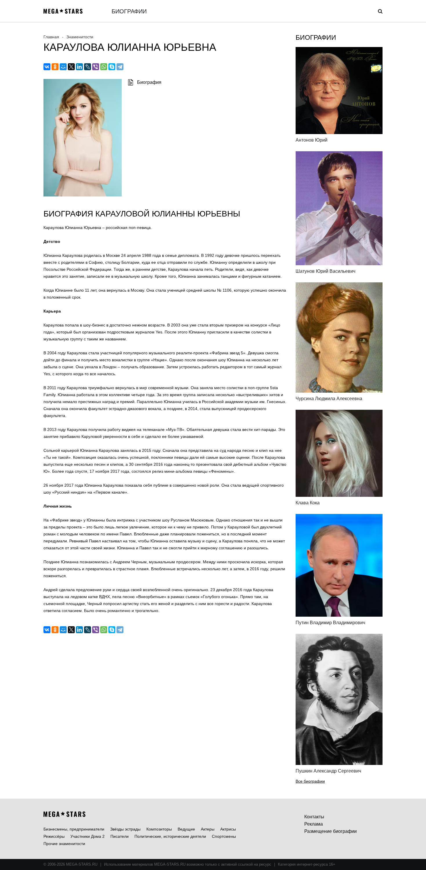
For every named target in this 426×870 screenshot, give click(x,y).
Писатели (119, 836)
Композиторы (159, 829)
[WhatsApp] (103, 66)
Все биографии (310, 781)
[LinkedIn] (79, 66)
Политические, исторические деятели (170, 836)
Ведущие (186, 829)
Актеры (207, 829)
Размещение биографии (330, 831)
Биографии (129, 11)
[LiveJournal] (87, 66)
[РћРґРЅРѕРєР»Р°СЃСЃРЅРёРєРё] (55, 66)
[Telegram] (119, 66)
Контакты (314, 816)
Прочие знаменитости (64, 843)
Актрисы (228, 829)
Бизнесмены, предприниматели (73, 829)
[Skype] (111, 66)
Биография (149, 82)
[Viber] (95, 66)
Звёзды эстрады (125, 829)
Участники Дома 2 (87, 836)
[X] (71, 66)
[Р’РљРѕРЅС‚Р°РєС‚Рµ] (46, 66)
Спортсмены (224, 836)
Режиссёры (54, 836)
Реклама (313, 824)
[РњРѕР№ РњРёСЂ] (63, 66)
